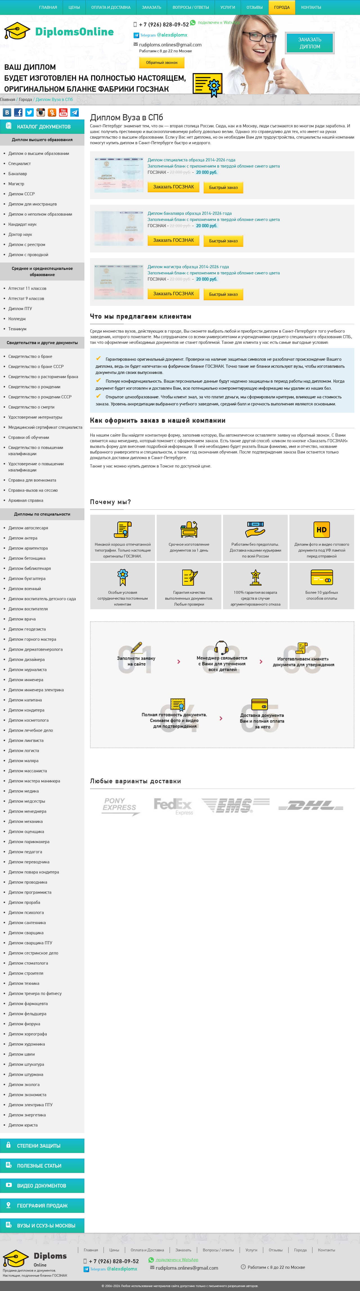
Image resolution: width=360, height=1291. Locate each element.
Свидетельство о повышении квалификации (35, 450)
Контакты (311, 7)
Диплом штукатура (26, 1064)
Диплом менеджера (27, 811)
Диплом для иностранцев (32, 204)
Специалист (19, 163)
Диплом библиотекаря (29, 568)
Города (282, 7)
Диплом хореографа (27, 1034)
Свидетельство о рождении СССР (39, 397)
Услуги (227, 7)
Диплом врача (22, 619)
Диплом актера (22, 538)
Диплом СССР (21, 194)
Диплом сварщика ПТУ (30, 942)
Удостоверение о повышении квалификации (36, 467)
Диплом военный (24, 588)
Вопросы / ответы (191, 7)
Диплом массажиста (27, 770)
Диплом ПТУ (20, 308)
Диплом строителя (25, 973)
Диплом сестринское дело (33, 953)
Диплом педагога (25, 851)
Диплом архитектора (28, 548)
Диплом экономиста (27, 1094)
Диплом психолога (26, 912)
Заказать (151, 7)
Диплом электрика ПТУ (30, 1104)
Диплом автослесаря (28, 528)
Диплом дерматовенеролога (35, 649)
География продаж (42, 1206)
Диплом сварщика (26, 932)
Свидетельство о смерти (31, 407)
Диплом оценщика (26, 831)
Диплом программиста (29, 892)
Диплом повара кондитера (33, 872)
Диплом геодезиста (27, 629)
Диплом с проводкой (28, 254)
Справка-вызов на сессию (33, 490)
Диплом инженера (25, 679)
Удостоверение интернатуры (35, 417)
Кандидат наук (22, 224)
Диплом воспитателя (28, 608)
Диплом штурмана (25, 1074)
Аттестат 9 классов (26, 298)
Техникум (17, 328)
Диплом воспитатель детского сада (42, 598)
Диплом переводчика (29, 862)
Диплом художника (26, 1044)
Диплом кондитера (26, 710)
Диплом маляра (23, 760)
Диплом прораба (24, 902)
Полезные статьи (39, 1166)
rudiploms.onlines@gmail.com (170, 45)
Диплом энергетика (27, 1115)
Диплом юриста (23, 1125)
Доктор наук (20, 234)
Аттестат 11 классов (27, 288)
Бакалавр (17, 173)
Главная (48, 7)
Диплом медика (23, 791)
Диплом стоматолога (28, 963)
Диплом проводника (27, 882)
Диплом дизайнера (26, 659)
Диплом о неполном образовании (40, 214)
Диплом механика (25, 821)
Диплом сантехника (27, 922)
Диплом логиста (23, 750)
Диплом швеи (21, 1054)
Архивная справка (25, 500)
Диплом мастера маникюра (34, 781)
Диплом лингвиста (26, 740)
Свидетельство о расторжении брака (43, 376)
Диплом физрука (24, 1023)
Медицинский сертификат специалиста (45, 427)
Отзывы (255, 7)
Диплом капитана (25, 700)
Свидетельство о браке (30, 356)
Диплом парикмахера (29, 841)
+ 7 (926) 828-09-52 (164, 24)
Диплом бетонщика (27, 558)
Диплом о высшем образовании (38, 153)
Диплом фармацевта (28, 1003)
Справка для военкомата (32, 480)
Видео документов (41, 1186)
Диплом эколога (24, 1084)
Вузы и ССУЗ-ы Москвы (46, 1226)
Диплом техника (23, 983)
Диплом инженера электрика (36, 689)
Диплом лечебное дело (30, 730)
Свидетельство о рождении (34, 386)
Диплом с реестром (26, 244)
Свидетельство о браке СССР (36, 366)
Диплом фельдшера (27, 1013)
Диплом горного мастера (32, 639)
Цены (74, 7)
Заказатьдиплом (309, 43)
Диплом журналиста (27, 669)
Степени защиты (38, 1146)
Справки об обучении (28, 437)
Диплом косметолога (28, 720)
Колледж (17, 318)
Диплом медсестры (26, 801)
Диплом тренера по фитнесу (35, 993)
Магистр (16, 183)
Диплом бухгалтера (27, 578)
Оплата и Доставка (110, 7)
